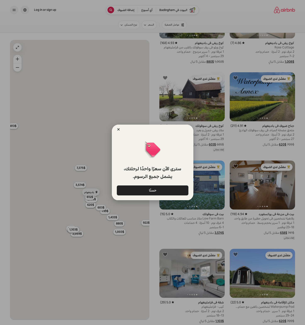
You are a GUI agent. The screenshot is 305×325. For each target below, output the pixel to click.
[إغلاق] (118, 129)
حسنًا (152, 190)
